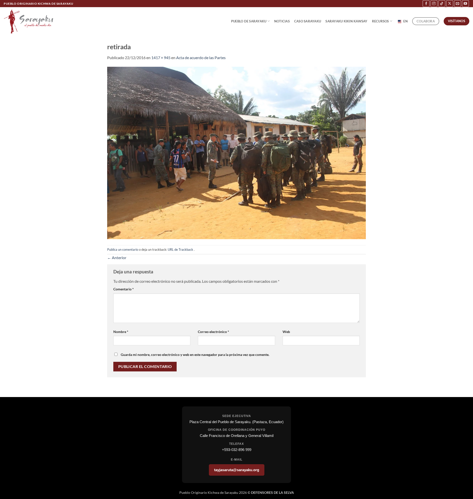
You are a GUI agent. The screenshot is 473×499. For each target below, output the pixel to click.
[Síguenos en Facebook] (426, 3)
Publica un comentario (122, 249)
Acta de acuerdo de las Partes (201, 57)
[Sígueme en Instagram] (434, 3)
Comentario (123, 289)
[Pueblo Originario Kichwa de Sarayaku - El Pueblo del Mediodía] (29, 21)
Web (286, 332)
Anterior (116, 257)
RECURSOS (380, 21)
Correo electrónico (213, 332)
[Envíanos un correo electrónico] (457, 3)
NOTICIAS (282, 21)
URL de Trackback (180, 249)
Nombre (120, 332)
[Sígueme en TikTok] (441, 3)
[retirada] (236, 152)
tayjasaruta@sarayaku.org (236, 470)
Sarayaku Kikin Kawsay (346, 21)
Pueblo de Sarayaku (249, 21)
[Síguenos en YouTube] (465, 3)
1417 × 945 (160, 57)
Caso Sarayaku (307, 21)
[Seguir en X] (449, 3)
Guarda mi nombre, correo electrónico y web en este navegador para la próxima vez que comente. (195, 354)
